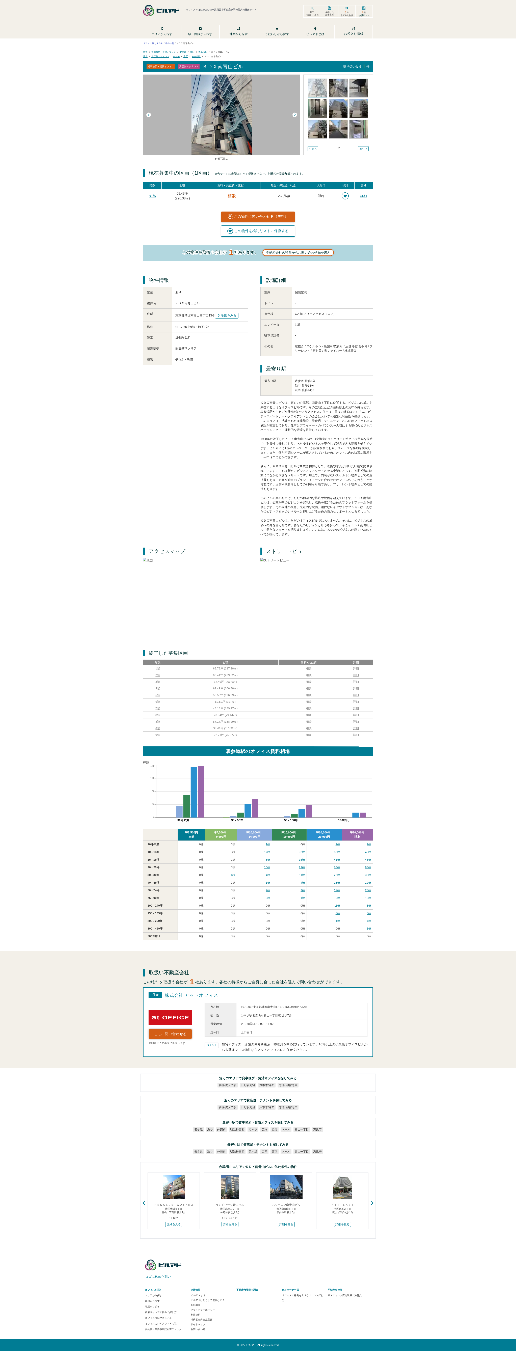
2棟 (338, 844)
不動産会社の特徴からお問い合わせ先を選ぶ (298, 252)
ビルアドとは (198, 1295)
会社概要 (195, 1305)
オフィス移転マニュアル (158, 1318)
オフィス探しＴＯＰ (153, 43)
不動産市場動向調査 (247, 1289)
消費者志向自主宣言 (201, 1319)
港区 (192, 52)
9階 (157, 735)
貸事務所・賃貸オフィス (163, 52)
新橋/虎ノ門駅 (227, 1085)
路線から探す (152, 1301)
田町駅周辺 (248, 1085)
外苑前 (221, 1129)
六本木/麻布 (266, 1085)
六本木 (286, 1129)
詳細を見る (174, 1224)
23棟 (337, 875)
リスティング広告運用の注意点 (345, 1295)
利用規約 (195, 1314)
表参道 (198, 1129)
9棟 (303, 890)
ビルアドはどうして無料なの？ (208, 1300)
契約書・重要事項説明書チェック (163, 1329)
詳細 (363, 196)
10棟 (267, 867)
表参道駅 (202, 52)
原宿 (274, 1129)
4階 (157, 688)
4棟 (268, 875)
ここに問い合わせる (170, 1034)
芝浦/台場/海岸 (288, 1085)
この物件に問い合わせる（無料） (261, 217)
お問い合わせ (198, 1329)
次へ (362, 148)
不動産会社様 (335, 1289)
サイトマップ (198, 1324)
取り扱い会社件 (356, 66)
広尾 (264, 1129)
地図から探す (152, 1306)
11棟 (302, 875)
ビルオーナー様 (290, 1289)
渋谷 (210, 1129)
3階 (157, 681)
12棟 (368, 898)
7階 (157, 708)
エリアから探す (153, 1295)
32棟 (302, 852)
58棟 (337, 867)
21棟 (302, 867)
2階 (157, 675)
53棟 (337, 852)
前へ (314, 148)
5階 (157, 695)
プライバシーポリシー (203, 1309)
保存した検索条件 (329, 13)
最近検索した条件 (312, 13)
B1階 (152, 196)
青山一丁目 (302, 1129)
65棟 (368, 867)
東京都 (183, 52)
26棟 (368, 890)
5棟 (369, 928)
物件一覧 (169, 43)
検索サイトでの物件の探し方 (161, 1312)
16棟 (302, 859)
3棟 (369, 905)
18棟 (337, 882)
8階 (157, 715)
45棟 (368, 852)
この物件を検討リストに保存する (261, 231)
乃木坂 (253, 1129)
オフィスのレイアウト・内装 (161, 1323)
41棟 (337, 859)
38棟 (368, 875)
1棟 (268, 844)
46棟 (368, 859)
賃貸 (145, 52)
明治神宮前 (237, 1129)
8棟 (268, 859)
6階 (157, 701)
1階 (157, 668)
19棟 (368, 882)
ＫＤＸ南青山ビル (220, 52)
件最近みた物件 (346, 14)
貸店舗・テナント (160, 56)
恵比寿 (317, 1129)
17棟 (267, 852)
